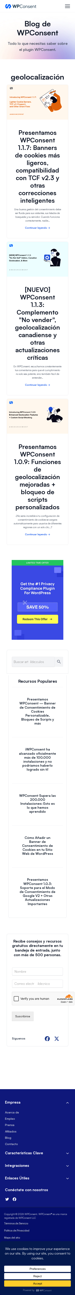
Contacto (11, 1144)
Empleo (10, 1118)
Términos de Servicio (16, 1223)
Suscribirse (22, 1016)
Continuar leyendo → (37, 227)
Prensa (9, 1125)
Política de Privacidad (16, 1230)
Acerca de (12, 1112)
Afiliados (10, 1131)
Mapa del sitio (12, 1237)
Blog (8, 1137)
